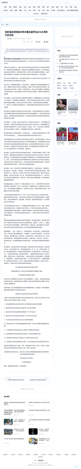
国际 (20, 7)
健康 (20, 10)
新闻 (34, 10)
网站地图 (58, 454)
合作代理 (43, 454)
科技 (29, 7)
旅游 (57, 7)
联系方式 (51, 454)
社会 (25, 7)
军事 (52, 7)
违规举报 (40, 457)
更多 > (76, 95)
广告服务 (66, 454)
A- (28, 42)
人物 (38, 10)
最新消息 (71, 85)
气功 (25, 10)
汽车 (62, 7)
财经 (34, 7)
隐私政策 (20, 454)
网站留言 (74, 454)
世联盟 (74, 83)
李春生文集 (44, 14)
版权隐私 (36, 454)
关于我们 (13, 454)
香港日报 (59, 83)
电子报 (53, 10)
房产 (48, 7)
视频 (11, 10)
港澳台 (15, 7)
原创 (64, 83)
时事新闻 (59, 88)
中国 (10, 7)
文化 (66, 7)
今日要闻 (72, 88)
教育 (39, 7)
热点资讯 (64, 85)
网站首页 (5, 454)
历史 (75, 7)
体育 (43, 7)
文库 (43, 10)
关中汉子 (36, 14)
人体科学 (5, 10)
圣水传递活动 (61, 10)
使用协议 (28, 454)
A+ (32, 42)
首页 (5, 7)
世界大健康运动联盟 (72, 10)
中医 (71, 7)
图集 (16, 10)
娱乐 (48, 10)
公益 (29, 10)
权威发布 (65, 88)
